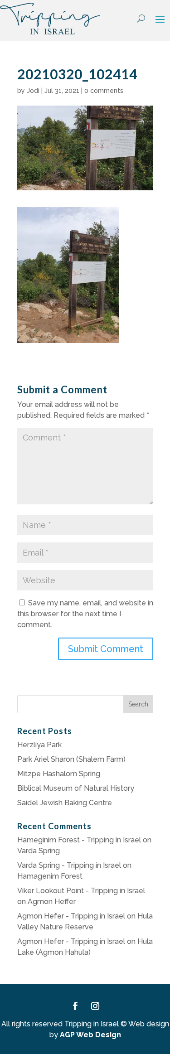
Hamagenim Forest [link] (50, 876)
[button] (160, 19)
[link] (50, 18)
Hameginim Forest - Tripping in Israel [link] (79, 840)
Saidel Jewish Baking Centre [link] (64, 802)
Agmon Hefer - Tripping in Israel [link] (71, 916)
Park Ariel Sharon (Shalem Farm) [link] (71, 759)
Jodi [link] (33, 90)
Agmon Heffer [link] (52, 901)
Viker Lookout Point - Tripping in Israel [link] (81, 890)
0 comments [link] (103, 90)
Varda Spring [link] (38, 850)
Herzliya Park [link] (39, 744)
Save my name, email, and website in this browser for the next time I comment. (85, 614)
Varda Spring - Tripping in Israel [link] (69, 865)
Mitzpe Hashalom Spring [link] (58, 773)
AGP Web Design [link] (90, 1034)
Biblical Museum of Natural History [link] (75, 788)
